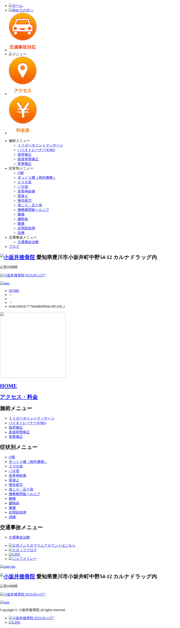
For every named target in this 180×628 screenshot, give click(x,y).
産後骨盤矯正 (28, 159)
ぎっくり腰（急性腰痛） (37, 177)
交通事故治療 (28, 242)
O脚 (21, 173)
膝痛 (21, 223)
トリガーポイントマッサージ (40, 145)
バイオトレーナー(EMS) (36, 150)
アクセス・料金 (19, 397)
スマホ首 (25, 182)
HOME (14, 291)
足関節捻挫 (26, 228)
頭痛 (21, 233)
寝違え (23, 196)
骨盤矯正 (25, 164)
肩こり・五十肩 (30, 205)
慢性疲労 (25, 200)
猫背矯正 (25, 154)
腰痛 (21, 214)
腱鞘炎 (23, 219)
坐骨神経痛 (26, 191)
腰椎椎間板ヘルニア (33, 210)
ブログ (14, 246)
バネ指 (23, 187)
